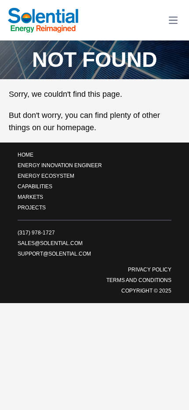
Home (25, 155)
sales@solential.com (50, 243)
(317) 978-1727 (36, 233)
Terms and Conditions (138, 280)
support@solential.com (54, 254)
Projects (32, 208)
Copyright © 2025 (146, 291)
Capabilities (35, 186)
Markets (30, 197)
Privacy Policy (149, 270)
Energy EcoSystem (46, 176)
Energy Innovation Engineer (60, 165)
